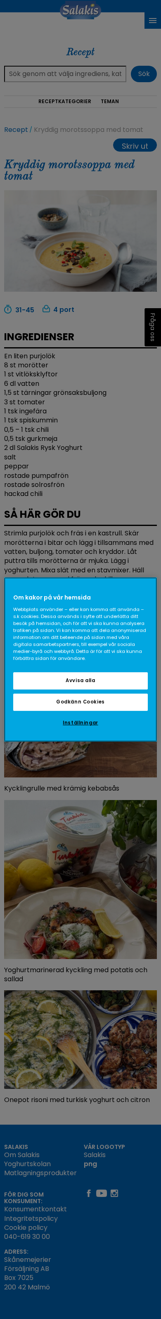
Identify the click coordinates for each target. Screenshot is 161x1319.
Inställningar (80, 722)
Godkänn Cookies (80, 702)
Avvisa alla (80, 680)
